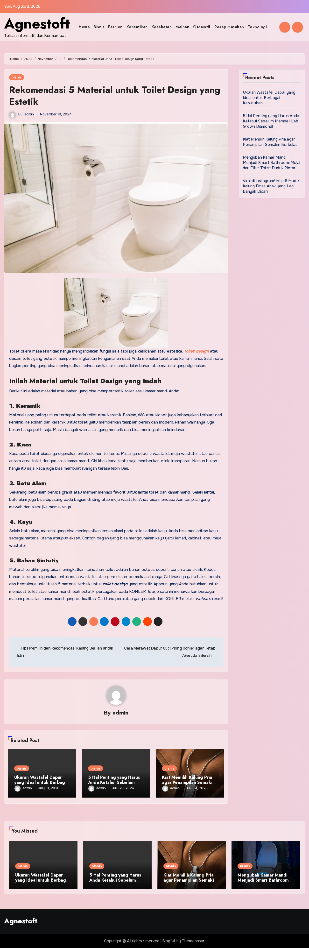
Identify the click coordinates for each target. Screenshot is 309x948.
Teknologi (257, 27)
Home (84, 27)
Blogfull (169, 940)
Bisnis (99, 27)
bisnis (17, 77)
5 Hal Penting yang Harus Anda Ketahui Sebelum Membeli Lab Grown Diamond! (271, 121)
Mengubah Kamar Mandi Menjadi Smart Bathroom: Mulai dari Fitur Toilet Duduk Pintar (271, 162)
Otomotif (202, 27)
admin (29, 114)
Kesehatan (162, 27)
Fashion (115, 27)
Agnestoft (37, 23)
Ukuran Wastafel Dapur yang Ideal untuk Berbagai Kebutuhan (41, 782)
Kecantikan (137, 27)
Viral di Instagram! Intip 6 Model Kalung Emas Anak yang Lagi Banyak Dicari (271, 186)
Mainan (182, 27)
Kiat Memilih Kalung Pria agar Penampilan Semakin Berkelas (188, 782)
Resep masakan (229, 27)
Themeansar (193, 940)
